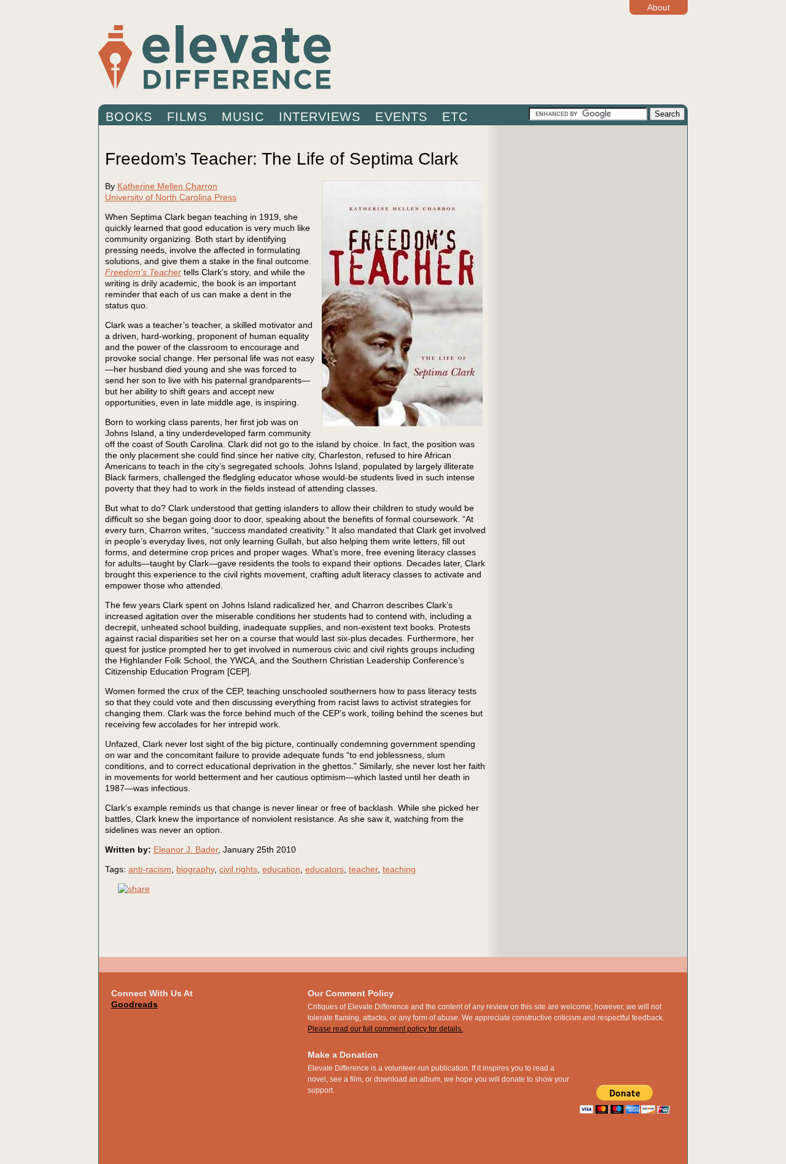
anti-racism (149, 869)
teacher (363, 869)
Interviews (320, 116)
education (281, 869)
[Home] (313, 56)
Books (129, 116)
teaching (399, 869)
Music (243, 116)
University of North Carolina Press (170, 197)
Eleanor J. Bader (186, 849)
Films (186, 116)
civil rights (238, 869)
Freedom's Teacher (143, 272)
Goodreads (134, 1004)
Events (401, 116)
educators (324, 869)
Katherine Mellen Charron (167, 186)
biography (195, 869)
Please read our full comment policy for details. (385, 1029)
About (658, 7)
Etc (455, 116)
